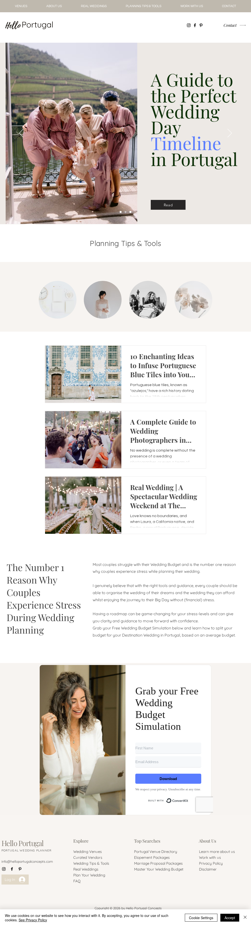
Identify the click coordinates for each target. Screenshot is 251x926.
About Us (207, 841)
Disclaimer (208, 869)
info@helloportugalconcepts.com (27, 861)
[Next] (229, 133)
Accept (230, 917)
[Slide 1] (130, 212)
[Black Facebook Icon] (194, 25)
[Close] (245, 917)
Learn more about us (217, 851)
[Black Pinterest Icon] (201, 25)
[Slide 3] (121, 212)
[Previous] (21, 133)
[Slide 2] (125, 212)
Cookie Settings (201, 917)
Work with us (210, 857)
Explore (80, 841)
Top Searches (147, 841)
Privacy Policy (211, 863)
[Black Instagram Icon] (188, 25)
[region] (57, 300)
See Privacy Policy (33, 919)
